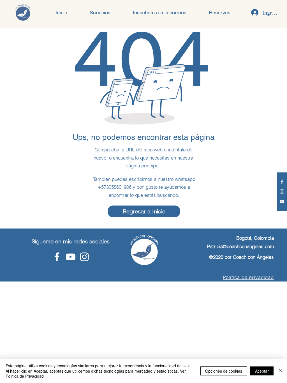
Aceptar (262, 371)
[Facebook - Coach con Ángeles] (282, 181)
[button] (100, 13)
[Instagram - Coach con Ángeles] (282, 191)
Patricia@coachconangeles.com (240, 246)
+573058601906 (115, 187)
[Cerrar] (280, 371)
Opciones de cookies (223, 371)
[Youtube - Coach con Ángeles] (282, 201)
